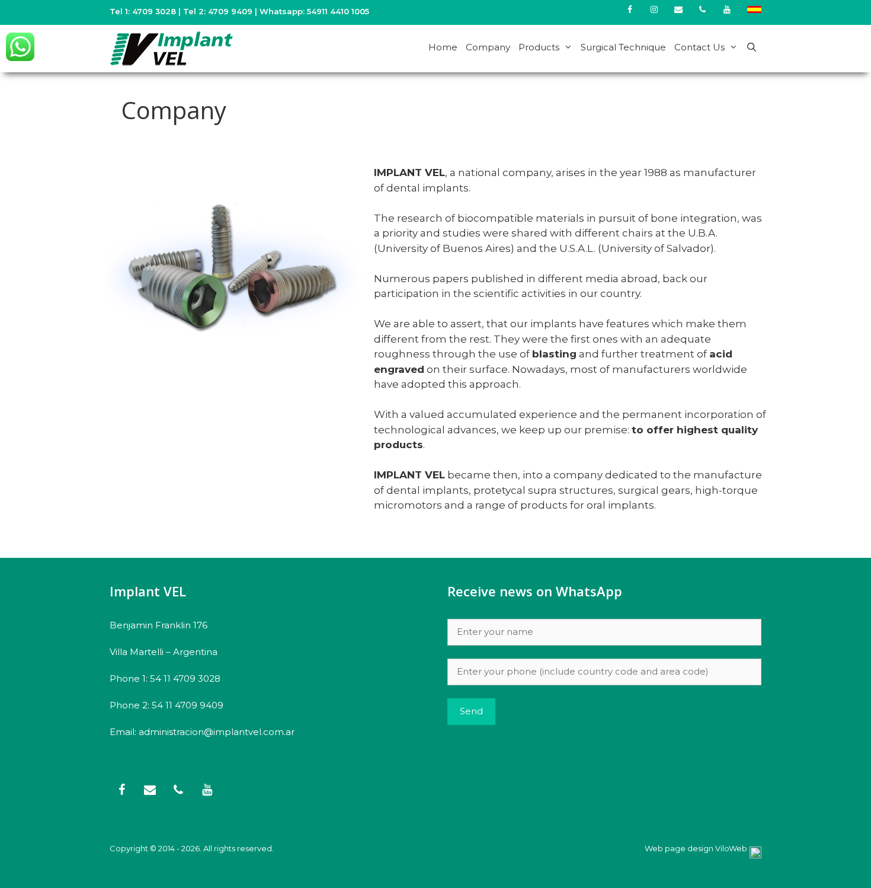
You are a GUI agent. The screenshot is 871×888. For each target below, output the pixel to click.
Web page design (679, 848)
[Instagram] (654, 10)
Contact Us (699, 47)
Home (442, 47)
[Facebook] (630, 10)
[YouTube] (726, 10)
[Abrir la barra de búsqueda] (751, 47)
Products (538, 47)
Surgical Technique (623, 47)
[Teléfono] (702, 10)
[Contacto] (679, 10)
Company (488, 47)
